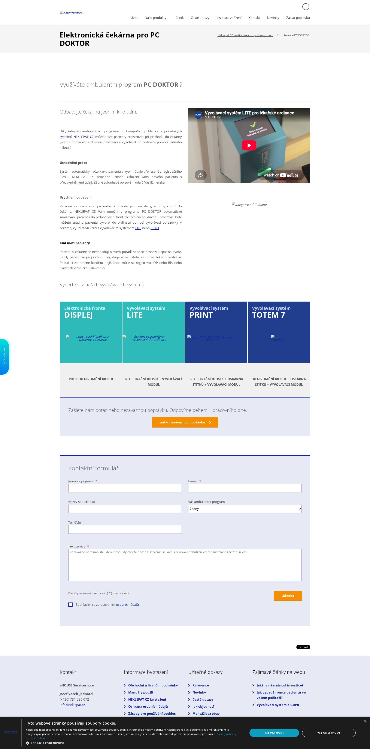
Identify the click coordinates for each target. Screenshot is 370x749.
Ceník (180, 17)
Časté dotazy (200, 17)
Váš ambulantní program (206, 501)
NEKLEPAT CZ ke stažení (147, 699)
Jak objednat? (203, 706)
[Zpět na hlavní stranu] (87, 12)
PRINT (155, 228)
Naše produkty (155, 17)
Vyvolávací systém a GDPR (278, 705)
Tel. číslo (74, 522)
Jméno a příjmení (82, 481)
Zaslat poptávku (298, 17)
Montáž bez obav (206, 713)
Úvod (135, 17)
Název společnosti (81, 501)
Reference (200, 685)
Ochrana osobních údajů (148, 706)
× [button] (365, 721)
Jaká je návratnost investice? (280, 685)
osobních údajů (127, 604)
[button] (133, 743)
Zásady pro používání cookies (152, 713)
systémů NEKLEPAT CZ (77, 137)
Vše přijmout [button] (274, 732)
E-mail (194, 481)
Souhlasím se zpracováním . (108, 604)
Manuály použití (141, 692)
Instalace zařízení (229, 17)
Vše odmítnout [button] (328, 732)
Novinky (273, 17)
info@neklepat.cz (72, 705)
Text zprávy (78, 546)
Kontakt (254, 17)
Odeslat (288, 596)
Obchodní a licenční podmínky (153, 685)
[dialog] (185, 733)
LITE (138, 228)
